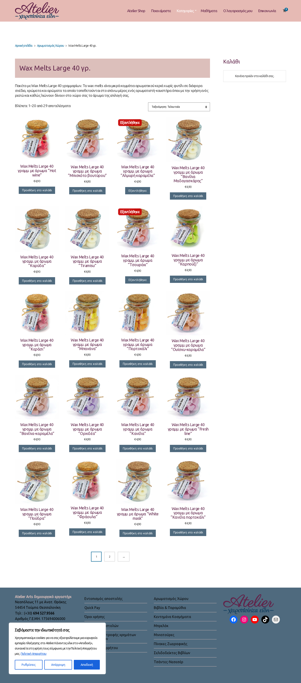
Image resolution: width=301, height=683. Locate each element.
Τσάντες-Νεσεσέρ (168, 662)
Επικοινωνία (267, 11)
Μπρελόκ (161, 626)
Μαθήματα (209, 11)
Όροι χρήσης (94, 617)
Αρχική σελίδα (24, 45)
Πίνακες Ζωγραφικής (170, 644)
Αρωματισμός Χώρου (50, 45)
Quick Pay (92, 608)
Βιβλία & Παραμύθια (170, 608)
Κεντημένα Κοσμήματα (172, 617)
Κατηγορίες (185, 11)
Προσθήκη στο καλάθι (37, 190)
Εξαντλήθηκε (137, 190)
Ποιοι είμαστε (161, 11)
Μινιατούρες (164, 635)
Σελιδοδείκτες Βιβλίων (172, 653)
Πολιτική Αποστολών (101, 626)
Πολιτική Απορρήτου (33, 653)
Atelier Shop (136, 11)
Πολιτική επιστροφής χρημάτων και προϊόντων (110, 637)
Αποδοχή (87, 664)
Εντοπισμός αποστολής (103, 599)
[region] (57, 648)
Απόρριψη (58, 664)
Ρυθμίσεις (29, 664)
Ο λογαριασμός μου (237, 11)
